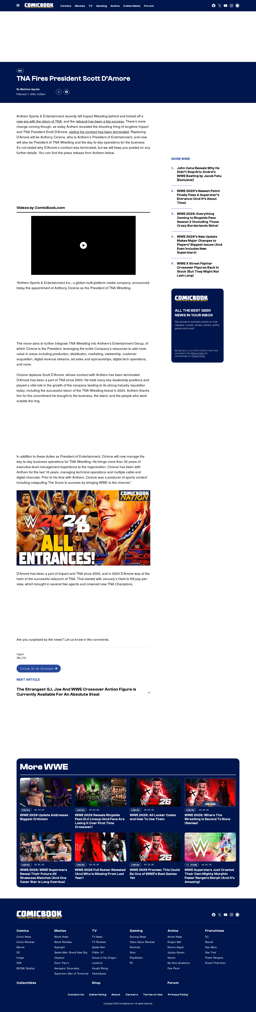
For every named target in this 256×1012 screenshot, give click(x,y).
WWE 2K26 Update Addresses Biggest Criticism (44, 817)
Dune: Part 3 (61, 963)
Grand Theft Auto (215, 963)
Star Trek (210, 952)
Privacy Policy (198, 355)
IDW (19, 963)
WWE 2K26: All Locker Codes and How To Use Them (153, 817)
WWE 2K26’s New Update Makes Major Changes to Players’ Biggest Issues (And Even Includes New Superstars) (199, 244)
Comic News (24, 936)
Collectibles (132, 5)
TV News (97, 936)
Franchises (214, 931)
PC (131, 963)
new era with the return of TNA (39, 121)
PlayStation (136, 957)
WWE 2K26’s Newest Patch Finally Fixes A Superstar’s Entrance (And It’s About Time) (198, 197)
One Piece (174, 968)
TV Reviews (99, 942)
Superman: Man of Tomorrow (71, 973)
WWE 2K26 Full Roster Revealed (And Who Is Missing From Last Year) (100, 874)
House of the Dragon (104, 957)
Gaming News (138, 936)
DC (18, 952)
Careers (132, 994)
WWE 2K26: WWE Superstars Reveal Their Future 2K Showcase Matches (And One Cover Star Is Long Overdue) (43, 876)
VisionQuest (99, 973)
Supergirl (59, 947)
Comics (65, 5)
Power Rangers (214, 957)
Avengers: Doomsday (66, 968)
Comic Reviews (25, 942)
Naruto (172, 957)
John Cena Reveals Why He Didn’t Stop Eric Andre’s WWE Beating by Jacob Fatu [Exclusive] (199, 174)
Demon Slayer (176, 947)
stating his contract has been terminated (99, 131)
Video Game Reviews (142, 942)
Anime (115, 5)
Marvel (21, 947)
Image (20, 957)
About (115, 994)
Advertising (97, 994)
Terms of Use (197, 353)
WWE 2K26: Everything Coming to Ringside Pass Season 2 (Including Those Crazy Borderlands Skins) (198, 220)
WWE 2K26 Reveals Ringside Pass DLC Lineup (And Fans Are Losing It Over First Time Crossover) (100, 821)
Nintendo (135, 947)
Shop (96, 983)
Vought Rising (100, 968)
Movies (80, 5)
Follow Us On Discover (37, 668)
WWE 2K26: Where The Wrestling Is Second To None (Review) (207, 819)
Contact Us (76, 994)
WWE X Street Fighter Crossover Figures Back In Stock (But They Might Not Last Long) (198, 269)
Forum (149, 5)
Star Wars (211, 947)
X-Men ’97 (98, 952)
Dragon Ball (174, 942)
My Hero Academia (179, 963)
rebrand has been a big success (100, 121)
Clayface (59, 957)
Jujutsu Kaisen (176, 952)
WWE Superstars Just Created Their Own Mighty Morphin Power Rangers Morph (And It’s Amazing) (210, 876)
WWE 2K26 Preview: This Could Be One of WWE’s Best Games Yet (155, 874)
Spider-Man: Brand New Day (71, 952)
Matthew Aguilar (30, 89)
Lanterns (97, 963)
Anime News (175, 936)
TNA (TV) (21, 657)
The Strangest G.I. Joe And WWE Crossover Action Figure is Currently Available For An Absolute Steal (76, 692)
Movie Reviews (63, 942)
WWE (20, 70)
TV (91, 5)
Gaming (101, 5)
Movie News (61, 936)
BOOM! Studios (25, 968)
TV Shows (191, 864)
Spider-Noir (98, 947)
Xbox (133, 952)
